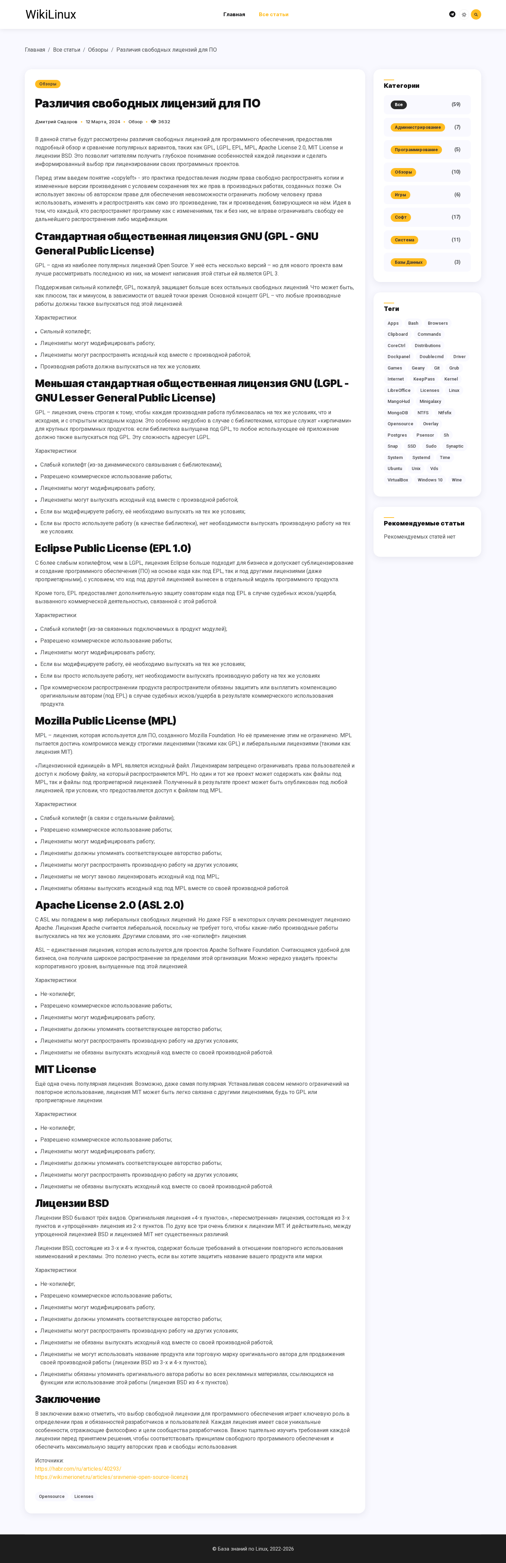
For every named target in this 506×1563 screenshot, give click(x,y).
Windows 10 (430, 479)
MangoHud (399, 401)
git (437, 368)
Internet (396, 379)
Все (399, 104)
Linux (454, 390)
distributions (428, 345)
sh (446, 435)
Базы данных (409, 262)
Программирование (416, 149)
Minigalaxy (430, 401)
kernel (451, 379)
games (395, 368)
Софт (401, 217)
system (395, 457)
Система (404, 239)
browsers (438, 323)
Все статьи (273, 14)
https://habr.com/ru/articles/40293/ (78, 1469)
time (445, 457)
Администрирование (418, 127)
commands (429, 334)
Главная (234, 14)
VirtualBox (398, 479)
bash (413, 323)
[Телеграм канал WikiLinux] (452, 14)
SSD (412, 446)
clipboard (398, 334)
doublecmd (432, 356)
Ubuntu (395, 468)
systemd (421, 457)
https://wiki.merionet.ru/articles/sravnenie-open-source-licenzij (111, 1477)
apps (393, 323)
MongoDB (398, 412)
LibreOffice (399, 390)
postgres (397, 435)
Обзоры (98, 49)
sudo (431, 446)
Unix (416, 468)
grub (454, 368)
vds (434, 468)
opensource (52, 1496)
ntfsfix (445, 412)
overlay (430, 423)
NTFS (423, 412)
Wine (457, 479)
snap (393, 446)
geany (418, 368)
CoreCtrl (396, 345)
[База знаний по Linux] (50, 14)
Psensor (425, 435)
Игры (400, 194)
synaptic (455, 446)
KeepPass (424, 379)
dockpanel (399, 356)
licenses (83, 1496)
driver (459, 356)
